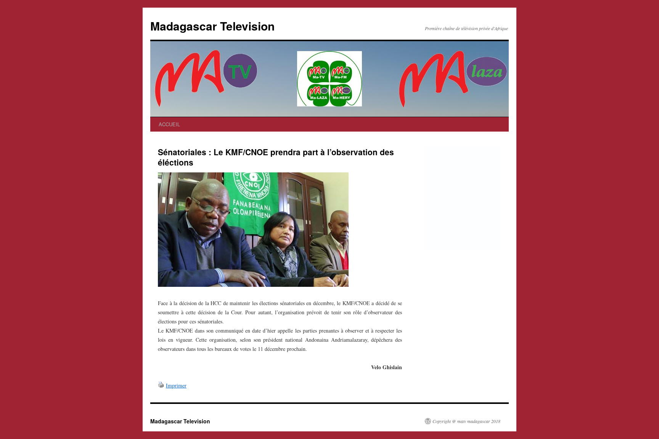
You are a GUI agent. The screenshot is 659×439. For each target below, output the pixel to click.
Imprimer (176, 385)
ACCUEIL (169, 124)
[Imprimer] (161, 385)
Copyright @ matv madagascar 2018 (466, 421)
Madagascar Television (212, 26)
